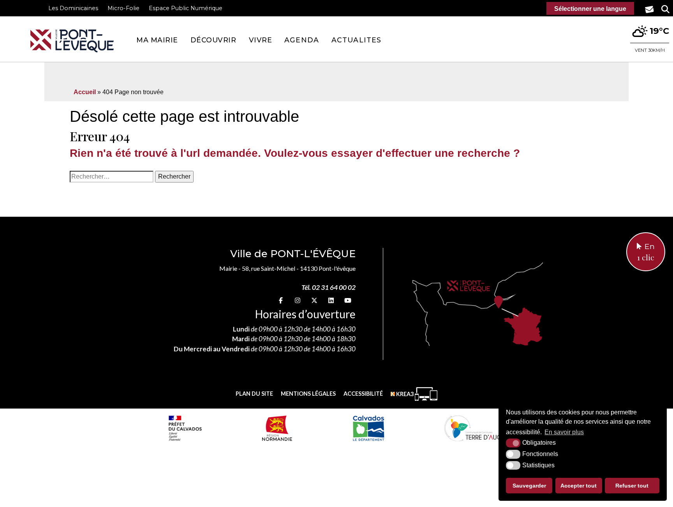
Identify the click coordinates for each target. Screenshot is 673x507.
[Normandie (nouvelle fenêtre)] (277, 428)
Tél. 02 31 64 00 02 (328, 287)
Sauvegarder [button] (529, 485)
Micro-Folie (123, 8)
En (646, 252)
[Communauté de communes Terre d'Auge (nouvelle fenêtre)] (474, 428)
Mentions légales (308, 393)
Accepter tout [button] (578, 485)
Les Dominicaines (73, 8)
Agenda (301, 40)
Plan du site (254, 393)
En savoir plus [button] (564, 432)
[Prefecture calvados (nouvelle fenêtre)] (185, 428)
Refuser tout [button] (631, 485)
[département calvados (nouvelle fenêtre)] (368, 428)
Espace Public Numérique (185, 8)
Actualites (356, 40)
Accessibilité (363, 393)
